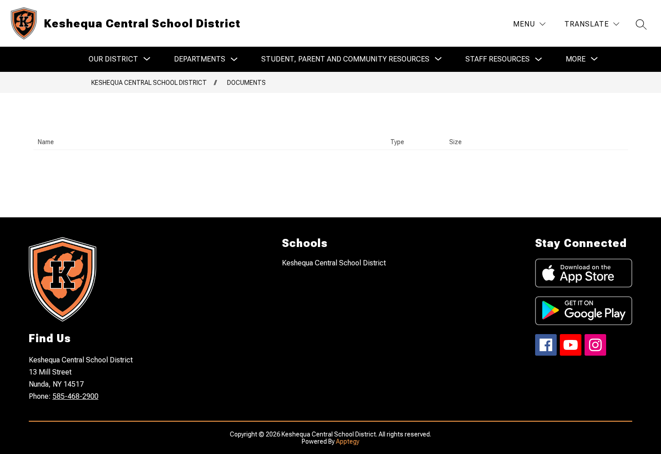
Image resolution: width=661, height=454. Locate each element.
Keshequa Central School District (149, 82)
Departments (199, 59)
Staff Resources (497, 59)
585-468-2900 (75, 396)
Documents (246, 82)
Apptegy (347, 441)
